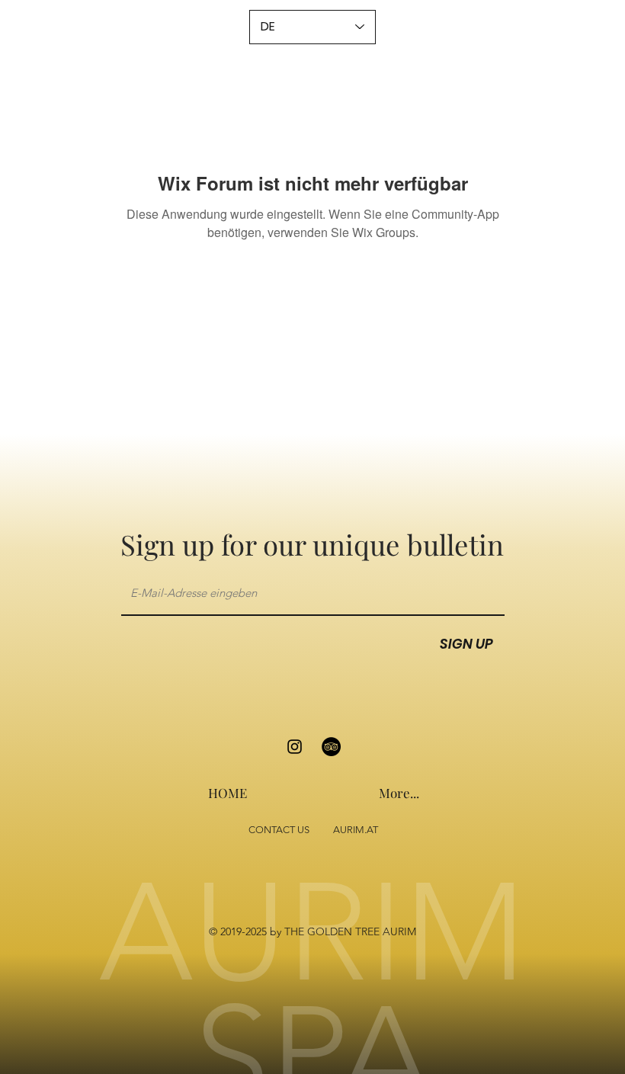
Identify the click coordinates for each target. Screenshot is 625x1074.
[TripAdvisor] (331, 746)
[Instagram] (294, 746)
